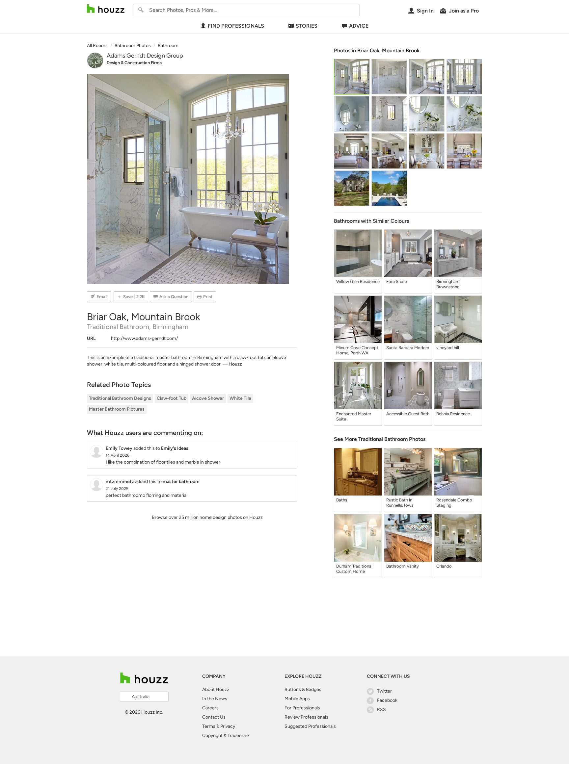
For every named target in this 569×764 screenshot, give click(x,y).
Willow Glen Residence (358, 281)
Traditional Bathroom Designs (120, 398)
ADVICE (358, 26)
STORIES (306, 26)
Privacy (227, 726)
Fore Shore (396, 281)
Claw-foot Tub (171, 398)
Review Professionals (306, 717)
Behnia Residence (453, 413)
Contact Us (214, 717)
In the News (214, 698)
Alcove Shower (208, 398)
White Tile (240, 398)
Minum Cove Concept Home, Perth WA (357, 350)
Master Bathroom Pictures (117, 409)
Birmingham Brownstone (448, 284)
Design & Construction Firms (134, 62)
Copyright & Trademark (226, 735)
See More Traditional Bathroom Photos (379, 439)
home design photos (221, 517)
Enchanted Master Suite (353, 416)
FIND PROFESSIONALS (236, 26)
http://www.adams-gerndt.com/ (144, 338)
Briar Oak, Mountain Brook (388, 50)
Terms (208, 726)
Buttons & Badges (302, 689)
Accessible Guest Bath (407, 413)
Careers (210, 708)
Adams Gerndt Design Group (145, 55)
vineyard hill (447, 347)
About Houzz (215, 689)
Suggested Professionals (310, 726)
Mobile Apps (297, 698)
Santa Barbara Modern (407, 347)
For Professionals (302, 708)
